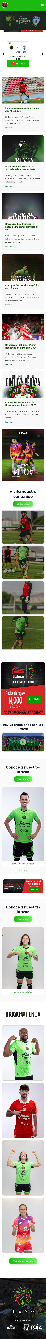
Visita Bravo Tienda (23, 1261)
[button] (8, 19)
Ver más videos (23, 504)
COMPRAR (23, 1060)
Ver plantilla (23, 779)
